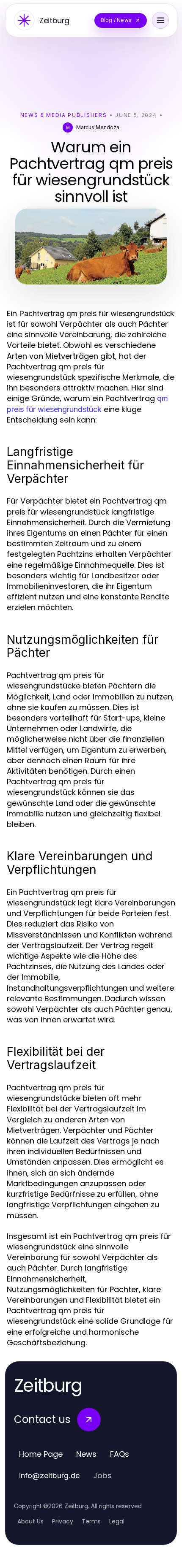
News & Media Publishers (63, 115)
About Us (30, 1521)
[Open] (160, 20)
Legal (116, 1521)
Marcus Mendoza (97, 127)
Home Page (41, 1454)
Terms (91, 1521)
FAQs (119, 1454)
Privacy (62, 1521)
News (86, 1454)
